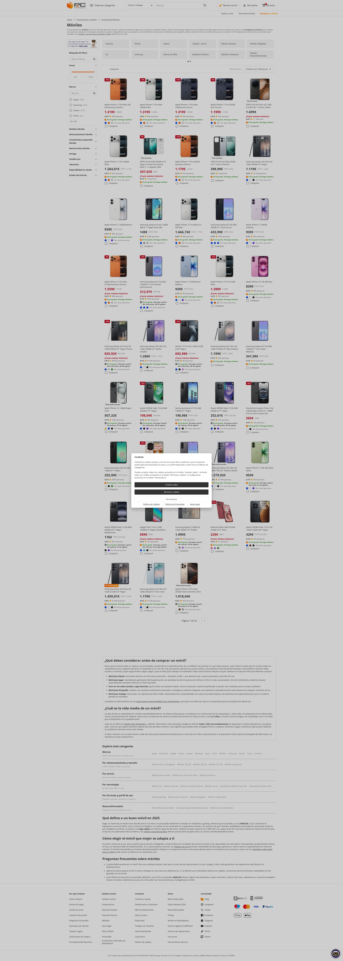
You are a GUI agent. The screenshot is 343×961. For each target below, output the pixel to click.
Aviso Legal (195, 504)
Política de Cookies (151, 504)
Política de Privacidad (174, 504)
